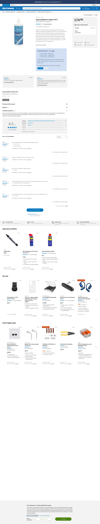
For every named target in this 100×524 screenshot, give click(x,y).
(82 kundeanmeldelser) (11, 350)
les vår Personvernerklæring (44, 515)
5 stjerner (24, 120)
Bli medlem (40, 68)
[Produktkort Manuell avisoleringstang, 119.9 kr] (68, 333)
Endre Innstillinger (29, 519)
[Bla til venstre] (4, 299)
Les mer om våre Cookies (32, 515)
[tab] (6, 5)
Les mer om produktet (41, 45)
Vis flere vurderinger (35, 210)
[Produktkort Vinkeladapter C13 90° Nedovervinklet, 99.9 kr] (14, 287)
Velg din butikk (78, 32)
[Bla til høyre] (96, 299)
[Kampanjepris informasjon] (86, 304)
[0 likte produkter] (93, 8)
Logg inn (46, 68)
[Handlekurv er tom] (96, 8)
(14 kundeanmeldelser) (64, 347)
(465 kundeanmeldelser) (47, 348)
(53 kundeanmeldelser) (82, 301)
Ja (62, 152)
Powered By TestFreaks (61, 206)
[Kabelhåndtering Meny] (25, 12)
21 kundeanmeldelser (47, 24)
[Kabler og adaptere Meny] (15, 12)
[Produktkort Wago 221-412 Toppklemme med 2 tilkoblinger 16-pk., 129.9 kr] (85, 333)
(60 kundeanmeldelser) (82, 348)
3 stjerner (24, 125)
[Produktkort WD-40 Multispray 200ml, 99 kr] (50, 240)
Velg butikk (13, 268)
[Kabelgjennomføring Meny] (37, 12)
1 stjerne (24, 129)
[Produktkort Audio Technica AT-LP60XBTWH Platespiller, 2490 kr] (50, 287)
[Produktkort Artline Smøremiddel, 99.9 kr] (12, 240)
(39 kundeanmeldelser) (29, 348)
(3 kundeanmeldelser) (71, 300)
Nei (65, 152)
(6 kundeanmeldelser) (33, 254)
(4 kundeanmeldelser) (52, 253)
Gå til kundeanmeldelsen (9, 82)
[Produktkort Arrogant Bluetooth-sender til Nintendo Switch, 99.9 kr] (68, 287)
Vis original (29, 148)
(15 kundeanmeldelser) (47, 300)
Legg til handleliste (88, 14)
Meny (19, 8)
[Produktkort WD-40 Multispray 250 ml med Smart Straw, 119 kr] (31, 240)
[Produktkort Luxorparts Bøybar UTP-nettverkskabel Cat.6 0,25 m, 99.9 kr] (32, 333)
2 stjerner (24, 127)
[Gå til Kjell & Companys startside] (8, 8)
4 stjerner (24, 123)
